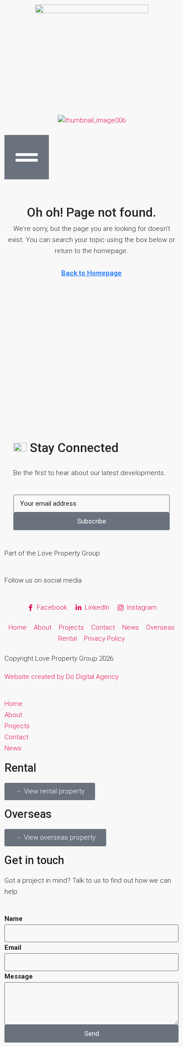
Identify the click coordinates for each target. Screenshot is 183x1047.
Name (13, 919)
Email (12, 948)
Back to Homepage (91, 273)
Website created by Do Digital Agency (61, 677)
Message (18, 976)
